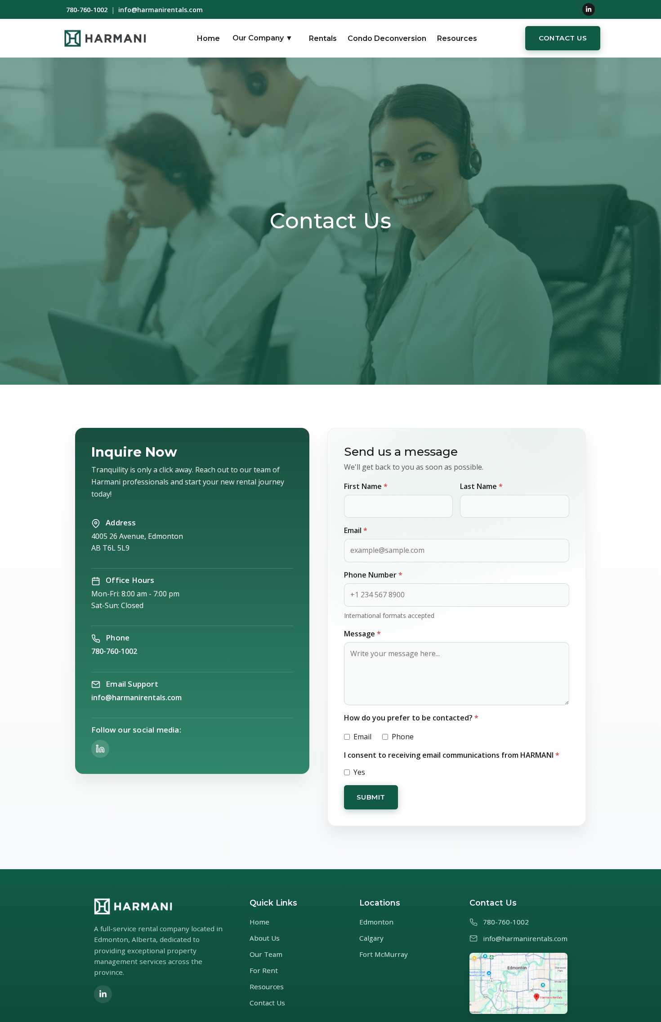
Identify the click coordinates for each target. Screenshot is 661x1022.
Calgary (371, 937)
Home (208, 38)
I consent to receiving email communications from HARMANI (451, 755)
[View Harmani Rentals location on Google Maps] (518, 983)
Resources (457, 38)
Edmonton (376, 921)
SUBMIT (371, 797)
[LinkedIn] (588, 9)
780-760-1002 (86, 9)
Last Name (481, 486)
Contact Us (563, 38)
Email (355, 530)
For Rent (264, 970)
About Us (265, 937)
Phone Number (373, 575)
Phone (403, 737)
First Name (366, 486)
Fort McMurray (383, 954)
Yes (359, 772)
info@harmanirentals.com (160, 9)
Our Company (262, 38)
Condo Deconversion (387, 38)
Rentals (323, 38)
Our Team (266, 954)
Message (362, 634)
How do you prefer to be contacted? (411, 718)
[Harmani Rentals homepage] (105, 38)
